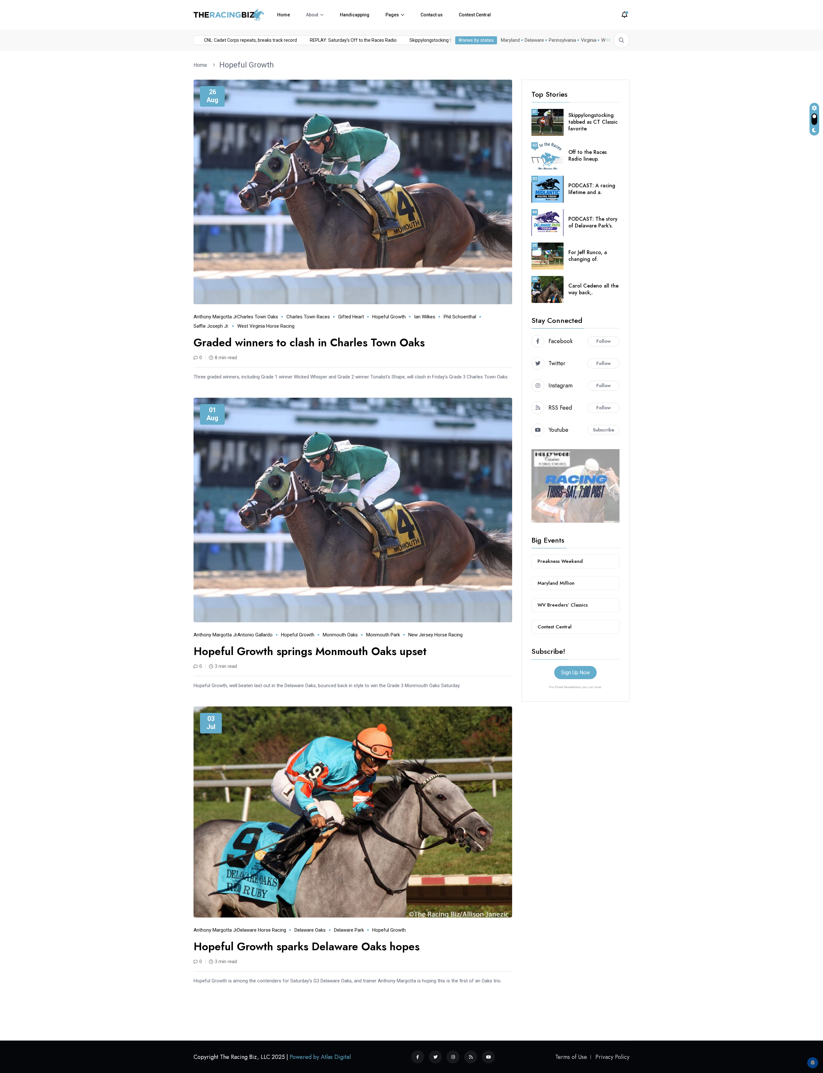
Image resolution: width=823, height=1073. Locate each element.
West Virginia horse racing (265, 326)
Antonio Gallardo (255, 635)
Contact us (432, 14)
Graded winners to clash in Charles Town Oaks (309, 342)
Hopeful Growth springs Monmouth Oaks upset (310, 651)
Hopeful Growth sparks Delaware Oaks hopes (307, 946)
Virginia (588, 40)
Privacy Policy (612, 1057)
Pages (392, 14)
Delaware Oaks (310, 930)
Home (283, 14)
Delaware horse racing (261, 930)
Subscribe (603, 429)
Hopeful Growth (246, 64)
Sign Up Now (575, 673)
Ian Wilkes (424, 317)
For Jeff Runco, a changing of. (587, 256)
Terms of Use (571, 1057)
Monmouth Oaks (340, 635)
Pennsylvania (562, 40)
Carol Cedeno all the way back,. (593, 289)
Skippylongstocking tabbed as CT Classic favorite (432, 40)
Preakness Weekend (560, 561)
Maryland (510, 40)
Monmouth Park (383, 635)
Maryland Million (556, 583)
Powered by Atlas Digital (320, 1057)
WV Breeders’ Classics (563, 604)
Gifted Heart (351, 317)
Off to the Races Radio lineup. (587, 155)
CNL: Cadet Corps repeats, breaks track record (223, 40)
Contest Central (475, 14)
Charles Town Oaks (257, 317)
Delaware (534, 40)
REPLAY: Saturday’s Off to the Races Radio (326, 40)
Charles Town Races (308, 317)
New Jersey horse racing (435, 635)
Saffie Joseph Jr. (211, 326)
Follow (603, 341)
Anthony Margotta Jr (215, 317)
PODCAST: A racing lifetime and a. (591, 189)
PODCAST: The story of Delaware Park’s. (593, 222)
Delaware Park (349, 930)
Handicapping (354, 14)
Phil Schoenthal (460, 317)
